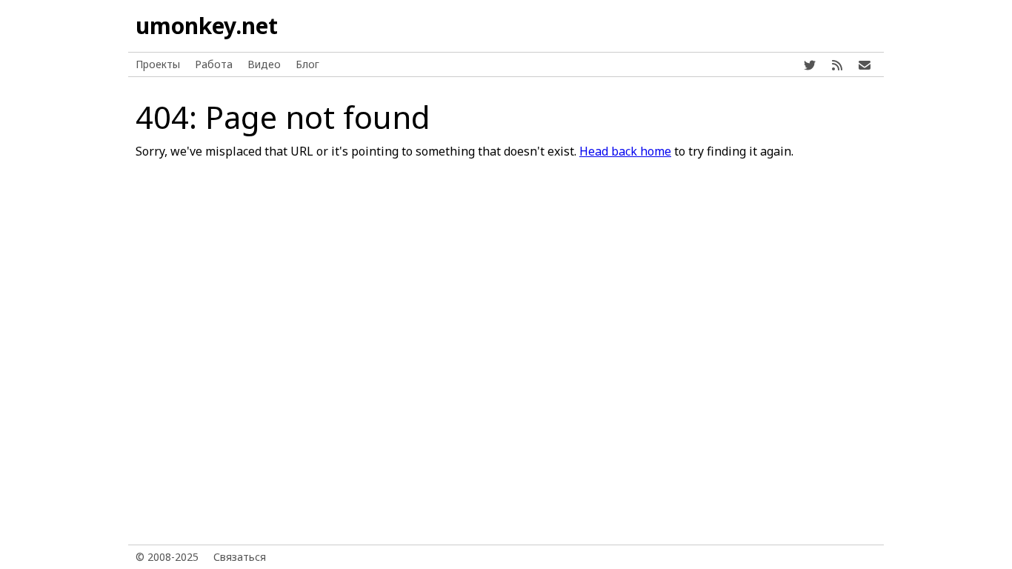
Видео (264, 64)
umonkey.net (207, 25)
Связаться (239, 557)
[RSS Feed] (837, 64)
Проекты (158, 64)
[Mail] (864, 64)
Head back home (625, 151)
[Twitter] (810, 64)
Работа (214, 64)
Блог (307, 64)
